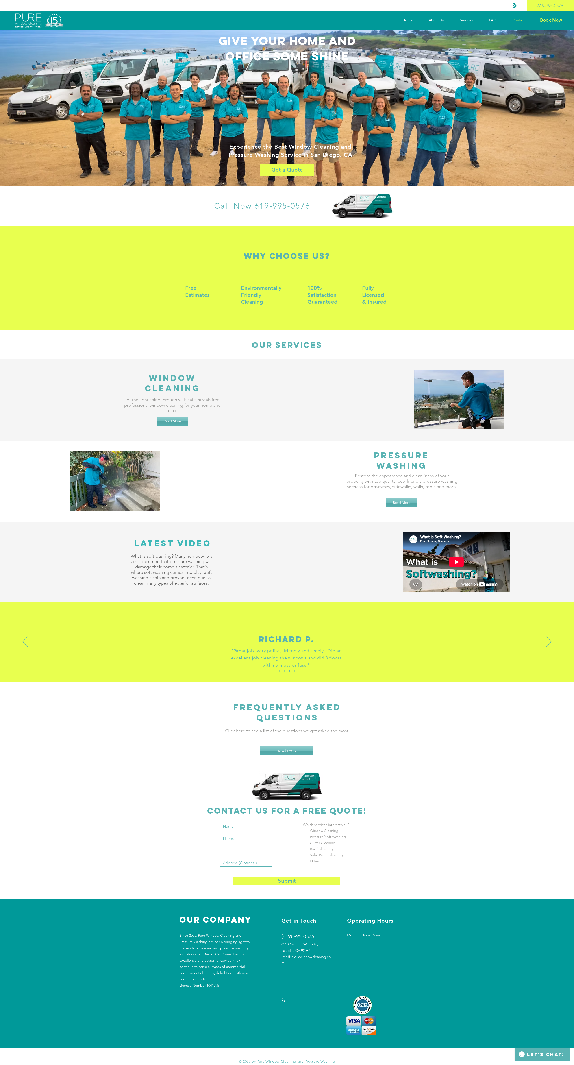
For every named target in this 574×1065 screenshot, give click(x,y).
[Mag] (294, 671)
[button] (471, 20)
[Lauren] (289, 671)
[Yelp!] (283, 1000)
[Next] (549, 642)
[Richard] (284, 671)
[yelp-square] (514, 5)
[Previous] (25, 642)
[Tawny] (279, 671)
